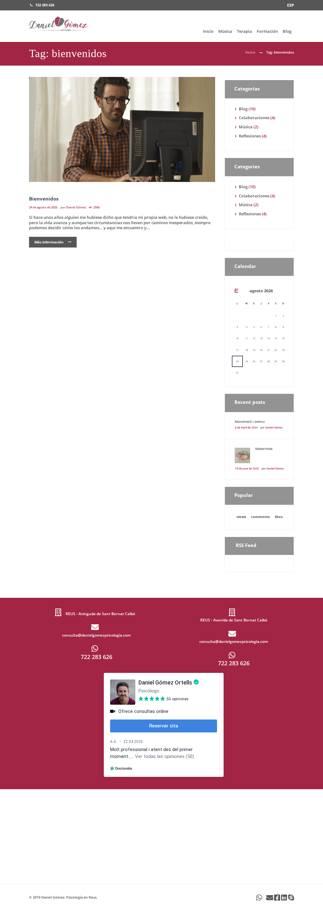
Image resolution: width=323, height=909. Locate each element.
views (241, 516)
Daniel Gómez (76, 207)
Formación (267, 31)
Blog (287, 31)
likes (279, 516)
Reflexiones (250, 136)
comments (260, 516)
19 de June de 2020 (247, 468)
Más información (48, 242)
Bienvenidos (43, 198)
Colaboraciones (254, 117)
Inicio (208, 31)
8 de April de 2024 (246, 427)
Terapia (244, 31)
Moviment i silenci (250, 421)
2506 (96, 207)
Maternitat (264, 448)
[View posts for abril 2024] (237, 291)
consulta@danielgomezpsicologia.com (96, 635)
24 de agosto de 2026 (43, 207)
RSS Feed (246, 545)
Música (225, 31)
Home (250, 52)
